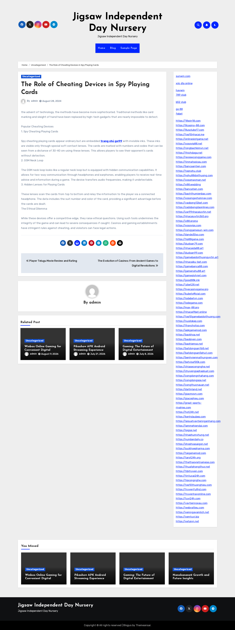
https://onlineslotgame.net (192, 139)
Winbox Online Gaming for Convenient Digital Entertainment (42, 350)
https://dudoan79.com (189, 243)
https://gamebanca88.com (192, 266)
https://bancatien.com (189, 189)
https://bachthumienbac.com (193, 193)
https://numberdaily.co (189, 439)
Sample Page (129, 48)
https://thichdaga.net (189, 152)
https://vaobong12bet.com (192, 202)
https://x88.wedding (188, 184)
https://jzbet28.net (187, 284)
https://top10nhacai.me (190, 134)
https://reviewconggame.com (194, 157)
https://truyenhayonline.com (193, 494)
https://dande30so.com (190, 234)
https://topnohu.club (188, 170)
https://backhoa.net (188, 334)
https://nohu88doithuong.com (194, 175)
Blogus (127, 625)
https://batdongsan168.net (192, 348)
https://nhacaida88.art (190, 248)
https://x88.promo (187, 221)
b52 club (181, 102)
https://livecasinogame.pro (192, 289)
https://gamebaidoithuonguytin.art (197, 257)
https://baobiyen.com (189, 339)
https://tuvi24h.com (188, 498)
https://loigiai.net (186, 430)
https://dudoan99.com (189, 252)
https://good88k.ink (188, 280)
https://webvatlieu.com (190, 507)
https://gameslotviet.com (191, 275)
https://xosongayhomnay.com (194, 198)
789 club (181, 94)
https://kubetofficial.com (191, 293)
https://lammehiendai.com (192, 425)
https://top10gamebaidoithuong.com (198, 316)
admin (34, 101)
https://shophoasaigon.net (192, 444)
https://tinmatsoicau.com (191, 161)
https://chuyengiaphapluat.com (195, 371)
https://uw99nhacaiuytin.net (193, 211)
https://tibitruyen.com (189, 471)
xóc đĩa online (184, 83)
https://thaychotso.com (190, 325)
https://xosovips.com (188, 225)
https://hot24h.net (187, 412)
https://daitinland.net (189, 389)
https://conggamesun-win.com (195, 230)
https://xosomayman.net (191, 179)
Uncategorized (31, 76)
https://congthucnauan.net (192, 384)
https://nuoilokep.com (189, 321)
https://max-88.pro (187, 307)
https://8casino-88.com (190, 125)
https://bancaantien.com (191, 166)
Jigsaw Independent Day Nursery (55, 605)
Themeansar (143, 625)
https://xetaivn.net (187, 521)
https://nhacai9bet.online (191, 311)
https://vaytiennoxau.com (192, 503)
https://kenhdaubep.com (191, 416)
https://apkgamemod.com (191, 330)
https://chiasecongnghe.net (193, 366)
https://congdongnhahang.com (195, 375)
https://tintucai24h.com (190, 475)
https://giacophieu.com (190, 398)
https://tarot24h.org (188, 457)
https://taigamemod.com (191, 453)
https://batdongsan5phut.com (194, 352)
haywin (180, 90)
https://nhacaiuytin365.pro (192, 216)
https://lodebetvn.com (189, 298)
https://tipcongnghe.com (191, 480)
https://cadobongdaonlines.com (195, 207)
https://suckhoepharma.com (193, 448)
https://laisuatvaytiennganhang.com (198, 421)
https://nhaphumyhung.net (192, 434)
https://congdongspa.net (191, 380)
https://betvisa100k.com (190, 362)
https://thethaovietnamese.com (195, 462)
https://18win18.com (188, 120)
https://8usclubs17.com (190, 129)
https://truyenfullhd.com (191, 489)
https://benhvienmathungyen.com (197, 357)
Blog (113, 48)
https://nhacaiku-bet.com (191, 261)
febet (179, 113)
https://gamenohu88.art (190, 271)
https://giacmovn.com (189, 393)
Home (101, 48)
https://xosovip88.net (189, 143)
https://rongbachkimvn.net (192, 148)
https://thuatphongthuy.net (193, 466)
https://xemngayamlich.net (192, 512)
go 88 (179, 109)
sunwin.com (183, 76)
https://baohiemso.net (189, 343)
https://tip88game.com (190, 239)
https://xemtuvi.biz (187, 516)
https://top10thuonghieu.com (194, 484)
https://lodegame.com (189, 302)
